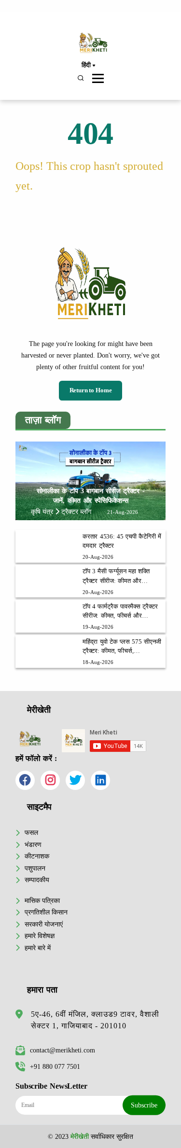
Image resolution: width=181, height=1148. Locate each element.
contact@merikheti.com (62, 1050)
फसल (31, 832)
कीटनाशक (37, 856)
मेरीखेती (79, 1136)
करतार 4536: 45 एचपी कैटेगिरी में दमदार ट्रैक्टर (122, 541)
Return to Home (91, 390)
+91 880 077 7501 (55, 1066)
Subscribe (144, 1105)
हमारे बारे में (38, 948)
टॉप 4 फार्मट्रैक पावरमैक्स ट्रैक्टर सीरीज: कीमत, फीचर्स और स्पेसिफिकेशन (120, 612)
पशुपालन (35, 868)
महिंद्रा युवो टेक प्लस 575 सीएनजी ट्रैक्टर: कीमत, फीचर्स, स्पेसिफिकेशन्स (122, 647)
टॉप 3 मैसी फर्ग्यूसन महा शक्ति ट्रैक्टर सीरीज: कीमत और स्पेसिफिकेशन (116, 576)
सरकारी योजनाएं (44, 924)
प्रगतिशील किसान (46, 912)
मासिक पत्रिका (42, 900)
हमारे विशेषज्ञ (40, 936)
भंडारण (33, 844)
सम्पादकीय (37, 880)
